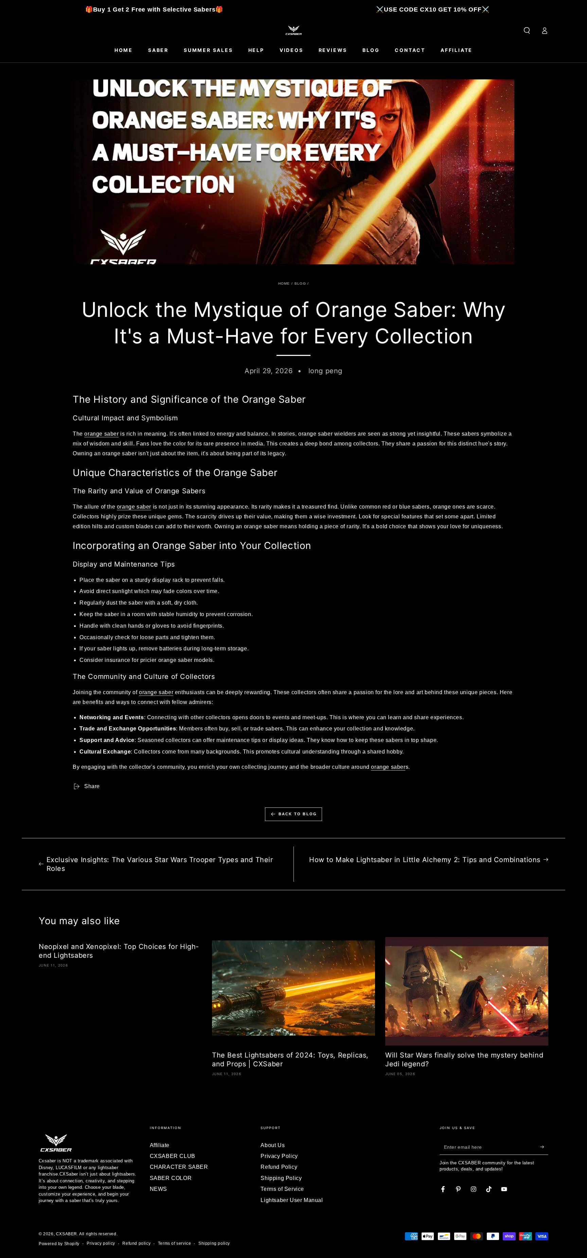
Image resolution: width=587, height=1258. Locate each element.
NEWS (158, 1189)
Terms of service (174, 1243)
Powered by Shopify (59, 1243)
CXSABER (66, 1234)
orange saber (101, 434)
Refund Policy (279, 1167)
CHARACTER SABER (179, 1167)
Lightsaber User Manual (292, 1200)
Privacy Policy (279, 1156)
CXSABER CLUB (172, 1156)
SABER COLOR (171, 1178)
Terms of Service (282, 1189)
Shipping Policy (281, 1178)
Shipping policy (214, 1243)
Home (284, 283)
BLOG (300, 283)
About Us (273, 1145)
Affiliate (160, 1145)
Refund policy (136, 1243)
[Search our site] (527, 30)
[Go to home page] (293, 30)
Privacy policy (101, 1243)
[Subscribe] (544, 1147)
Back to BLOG (298, 814)
